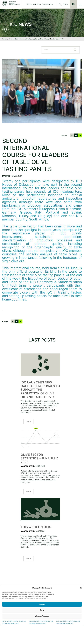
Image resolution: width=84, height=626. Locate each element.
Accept (42, 604)
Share (65, 135)
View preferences (42, 616)
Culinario (37, 4)
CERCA (65, 4)
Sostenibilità (47, 4)
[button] (81, 588)
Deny (42, 610)
